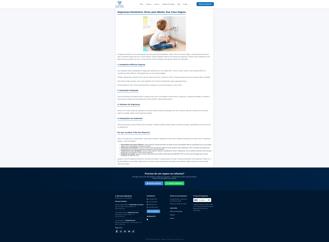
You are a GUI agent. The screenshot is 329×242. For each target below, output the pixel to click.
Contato (185, 4)
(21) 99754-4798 (153, 207)
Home (141, 4)
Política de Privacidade (176, 211)
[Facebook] (116, 231)
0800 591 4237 (153, 204)
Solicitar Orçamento (205, 4)
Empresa (148, 4)
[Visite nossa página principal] (122, 4)
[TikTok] (133, 231)
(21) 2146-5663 (153, 201)
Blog (179, 4)
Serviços (156, 4)
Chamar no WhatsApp (175, 183)
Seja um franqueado (153, 211)
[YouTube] (129, 231)
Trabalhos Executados (168, 4)
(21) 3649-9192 (153, 199)
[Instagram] (121, 231)
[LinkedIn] (125, 231)
